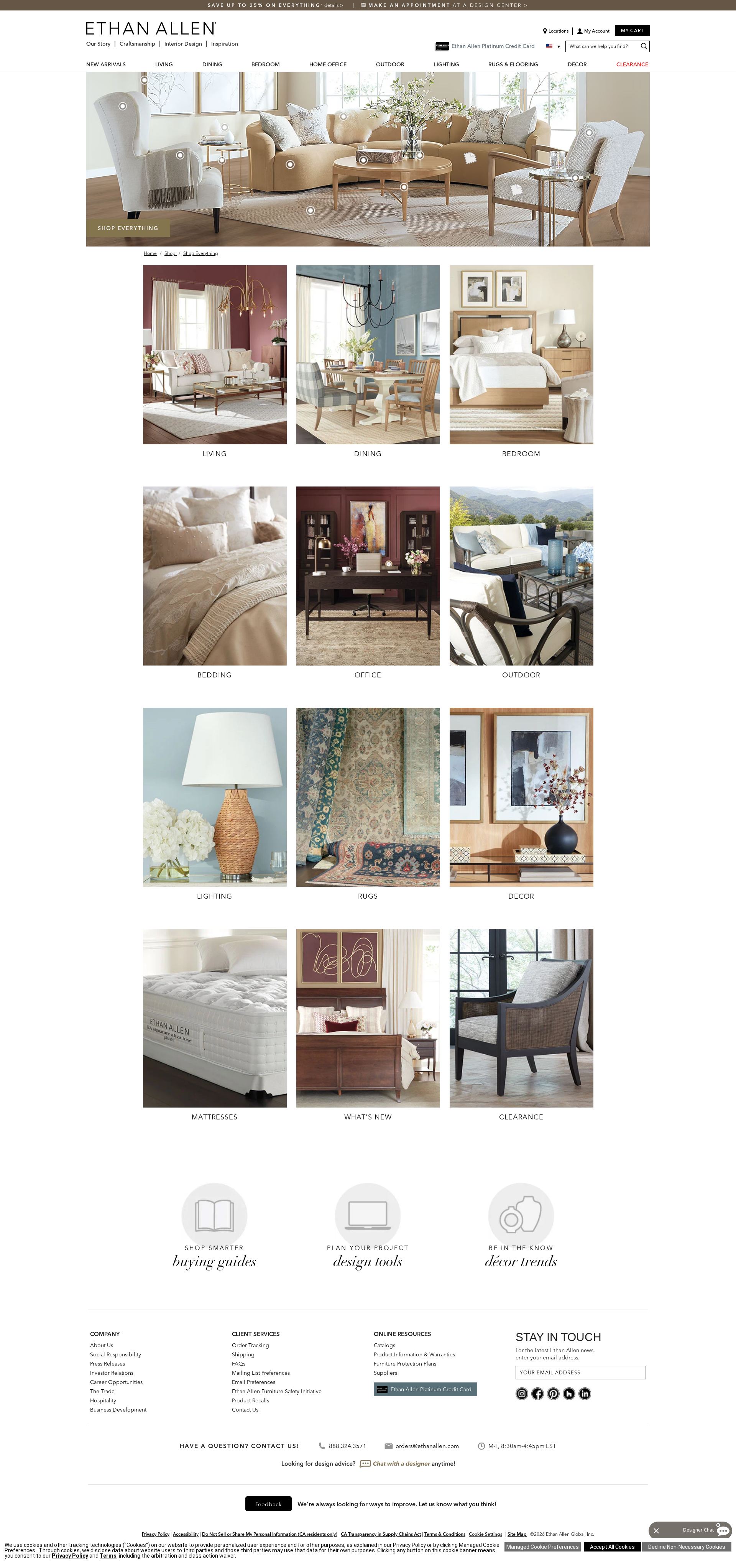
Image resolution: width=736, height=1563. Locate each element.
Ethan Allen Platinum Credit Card (431, 1389)
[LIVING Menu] (177, 64)
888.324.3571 (347, 1446)
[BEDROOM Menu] (284, 64)
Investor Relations (111, 1372)
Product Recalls (250, 1400)
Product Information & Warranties (414, 1354)
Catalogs (384, 1345)
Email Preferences (253, 1382)
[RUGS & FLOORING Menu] (542, 64)
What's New (368, 1117)
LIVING (164, 64)
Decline (686, 1546)
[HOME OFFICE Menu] (351, 64)
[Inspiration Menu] (240, 41)
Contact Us (245, 1409)
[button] (593, 33)
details (332, 5)
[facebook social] (537, 1393)
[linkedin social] (584, 1393)
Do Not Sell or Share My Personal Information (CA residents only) (269, 1534)
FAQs (238, 1363)
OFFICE (368, 675)
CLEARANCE (632, 64)
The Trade (102, 1391)
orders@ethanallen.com (427, 1446)
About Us (101, 1345)
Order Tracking (250, 1345)
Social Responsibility (115, 1354)
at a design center (446, 5)
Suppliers (385, 1372)
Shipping (243, 1354)
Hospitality (103, 1400)
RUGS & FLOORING (513, 64)
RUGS (368, 896)
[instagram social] (522, 1393)
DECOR (577, 64)
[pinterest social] (553, 1393)
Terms (108, 1556)
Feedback (268, 1504)
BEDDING (214, 675)
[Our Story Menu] (112, 41)
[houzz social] (569, 1393)
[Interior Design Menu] (204, 41)
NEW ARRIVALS (106, 64)
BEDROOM (265, 64)
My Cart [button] (632, 30)
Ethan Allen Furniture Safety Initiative (277, 1391)
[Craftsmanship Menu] (157, 41)
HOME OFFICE (328, 64)
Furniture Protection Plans (405, 1363)
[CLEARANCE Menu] (653, 64)
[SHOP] (215, 354)
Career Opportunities (116, 1382)
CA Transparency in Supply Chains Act (381, 1534)
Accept (612, 1546)
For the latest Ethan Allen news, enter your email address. (555, 1354)
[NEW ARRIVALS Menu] (130, 64)
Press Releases (107, 1363)
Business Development (118, 1409)
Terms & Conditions (444, 1534)
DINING (212, 64)
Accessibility (186, 1534)
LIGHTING (446, 64)
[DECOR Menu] (591, 64)
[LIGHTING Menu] (464, 64)
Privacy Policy (155, 1534)
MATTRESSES (215, 1117)
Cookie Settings (485, 1534)
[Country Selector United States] (554, 46)
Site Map (517, 1534)
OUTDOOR (390, 64)
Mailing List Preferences (261, 1372)
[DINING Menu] (227, 64)
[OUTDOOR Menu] (409, 64)
